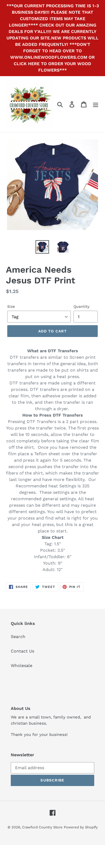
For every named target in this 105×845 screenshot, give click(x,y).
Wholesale (21, 665)
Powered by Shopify (81, 827)
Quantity (81, 306)
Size (11, 306)
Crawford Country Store (42, 827)
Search (18, 636)
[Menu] (96, 104)
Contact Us (22, 651)
